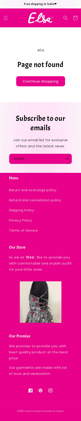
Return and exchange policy (33, 190)
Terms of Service (23, 230)
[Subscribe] (67, 159)
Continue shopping (40, 81)
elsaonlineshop (33, 411)
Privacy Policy (20, 220)
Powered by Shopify (53, 411)
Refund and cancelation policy (35, 200)
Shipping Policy (21, 210)
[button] (6, 18)
